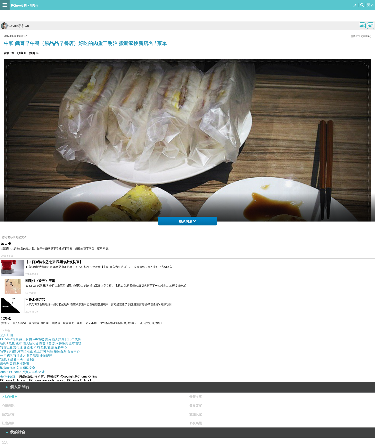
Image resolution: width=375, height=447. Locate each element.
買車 (3, 351)
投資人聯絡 (30, 372)
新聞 (3, 343)
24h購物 (38, 339)
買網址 (4, 359)
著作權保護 (8, 376)
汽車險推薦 (25, 351)
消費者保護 (8, 368)
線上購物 (25, 339)
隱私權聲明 (21, 363)
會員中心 (73, 351)
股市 (19, 343)
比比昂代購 (73, 339)
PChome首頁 (9, 339)
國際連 (28, 347)
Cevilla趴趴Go (18, 26)
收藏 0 (21, 53)
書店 (48, 339)
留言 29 (9, 53)
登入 (3, 335)
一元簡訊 (6, 355)
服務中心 (60, 347)
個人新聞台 (30, 343)
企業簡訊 (46, 355)
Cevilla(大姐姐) (362, 36)
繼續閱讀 (185, 221)
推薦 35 (34, 53)
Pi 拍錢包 (40, 347)
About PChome (10, 372)
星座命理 (60, 351)
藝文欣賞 (8, 414)
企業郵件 (29, 359)
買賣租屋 (6, 347)
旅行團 (11, 351)
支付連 (18, 347)
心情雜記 (8, 405)
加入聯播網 (60, 343)
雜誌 (50, 351)
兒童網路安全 (25, 368)
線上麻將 (40, 351)
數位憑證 (33, 355)
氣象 (12, 343)
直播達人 (19, 355)
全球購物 (75, 343)
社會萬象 (8, 423)
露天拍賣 (58, 339)
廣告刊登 (45, 343)
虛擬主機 (16, 359)
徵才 (41, 372)
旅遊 (50, 347)
